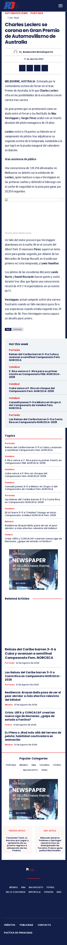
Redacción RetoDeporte (38, 52)
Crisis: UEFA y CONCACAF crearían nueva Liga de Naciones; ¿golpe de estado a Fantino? (33, 540)
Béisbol (9, 521)
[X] (30, 68)
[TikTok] (30, 940)
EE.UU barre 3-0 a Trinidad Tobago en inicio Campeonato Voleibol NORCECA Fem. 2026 (30, 514)
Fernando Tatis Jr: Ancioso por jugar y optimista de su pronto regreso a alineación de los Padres (17, 844)
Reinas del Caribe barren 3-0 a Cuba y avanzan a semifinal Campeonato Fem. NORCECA (34, 357)
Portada (36, 13)
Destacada (17, 329)
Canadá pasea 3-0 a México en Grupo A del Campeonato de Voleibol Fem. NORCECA (35, 405)
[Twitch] (37, 940)
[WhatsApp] (44, 68)
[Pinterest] (37, 68)
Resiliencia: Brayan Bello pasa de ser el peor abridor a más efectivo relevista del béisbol (31, 527)
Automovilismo (16, 13)
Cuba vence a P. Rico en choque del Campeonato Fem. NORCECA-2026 (32, 390)
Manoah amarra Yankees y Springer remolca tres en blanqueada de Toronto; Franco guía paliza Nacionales (50, 844)
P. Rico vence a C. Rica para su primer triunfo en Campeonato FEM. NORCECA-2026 (34, 374)
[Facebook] (22, 68)
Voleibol (14, 367)
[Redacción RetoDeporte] (16, 52)
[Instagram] (22, 940)
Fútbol (9, 535)
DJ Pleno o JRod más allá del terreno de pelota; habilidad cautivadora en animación (33, 736)
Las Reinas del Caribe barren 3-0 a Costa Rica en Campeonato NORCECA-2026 (35, 421)
